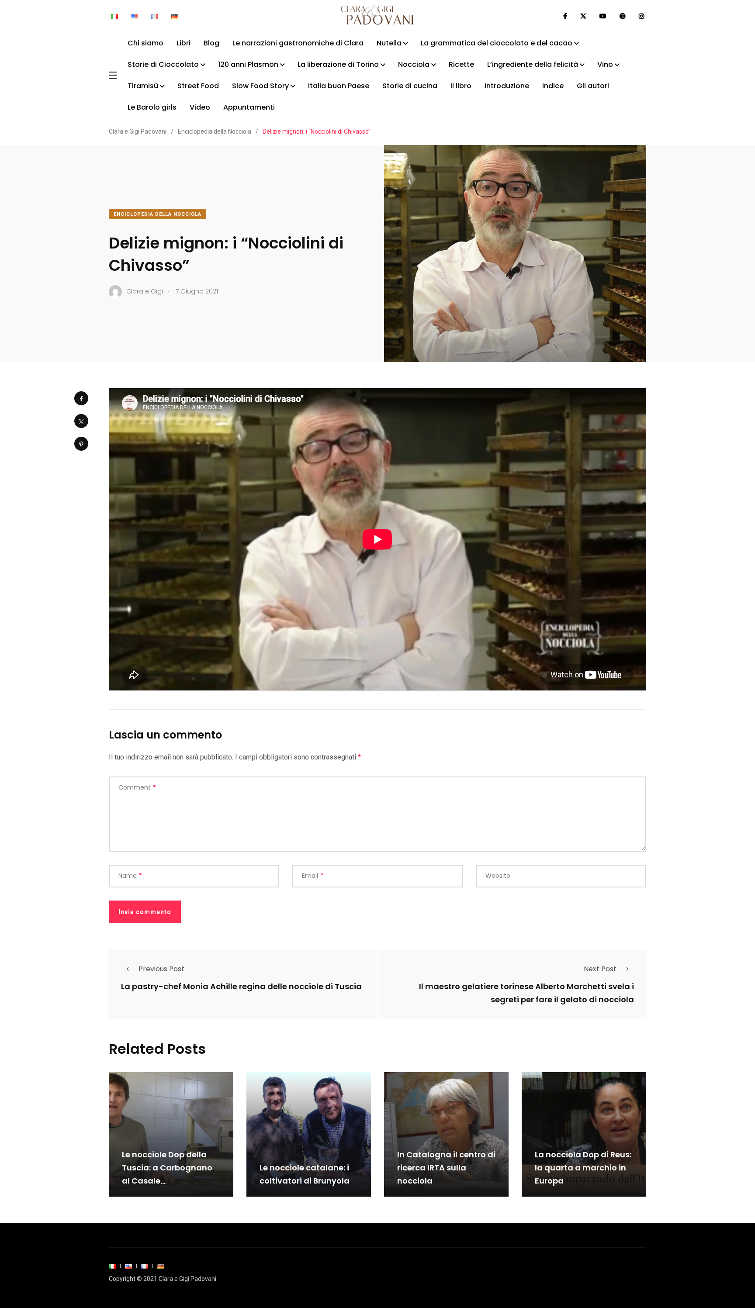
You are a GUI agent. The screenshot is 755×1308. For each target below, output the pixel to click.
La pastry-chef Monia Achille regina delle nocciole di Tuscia (241, 986)
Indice (553, 86)
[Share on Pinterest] (81, 444)
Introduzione (507, 86)
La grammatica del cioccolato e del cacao (496, 43)
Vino (605, 64)
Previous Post (161, 969)
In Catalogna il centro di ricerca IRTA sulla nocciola (446, 1167)
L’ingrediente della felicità (532, 64)
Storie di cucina (409, 86)
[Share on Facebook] (81, 398)
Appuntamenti (249, 107)
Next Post (600, 969)
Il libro (460, 86)
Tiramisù (143, 86)
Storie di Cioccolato (163, 64)
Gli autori (593, 86)
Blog (211, 43)
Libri (183, 43)
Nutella (389, 43)
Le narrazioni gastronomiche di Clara (298, 43)
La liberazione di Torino (338, 64)
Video (200, 107)
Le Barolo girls (152, 107)
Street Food (198, 86)
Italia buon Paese (338, 86)
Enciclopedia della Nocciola (157, 214)
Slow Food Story (260, 86)
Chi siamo (145, 43)
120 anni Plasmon (248, 64)
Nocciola (413, 64)
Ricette (461, 64)
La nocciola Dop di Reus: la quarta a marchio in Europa (583, 1167)
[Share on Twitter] (81, 421)
